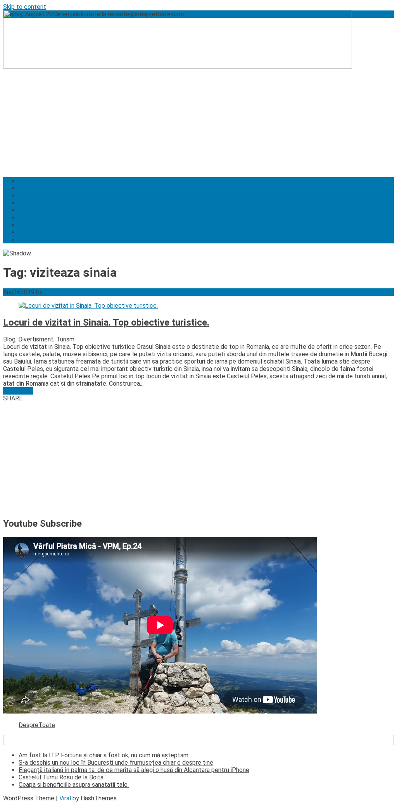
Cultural (29, 210)
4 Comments (74, 292)
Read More (18, 391)
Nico (50, 292)
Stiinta (27, 188)
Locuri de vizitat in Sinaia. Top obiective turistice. (106, 322)
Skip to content (24, 6)
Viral (65, 798)
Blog (9, 339)
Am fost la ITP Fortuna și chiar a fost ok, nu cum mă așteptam (103, 755)
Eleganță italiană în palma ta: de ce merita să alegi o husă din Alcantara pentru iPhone (134, 770)
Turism (28, 203)
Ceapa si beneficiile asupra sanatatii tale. (74, 784)
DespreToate (37, 725)
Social (27, 225)
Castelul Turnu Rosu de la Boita (61, 777)
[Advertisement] (198, 116)
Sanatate (31, 217)
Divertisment (36, 232)
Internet (30, 195)
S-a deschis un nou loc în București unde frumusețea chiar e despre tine (116, 762)
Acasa (27, 180)
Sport (26, 239)
